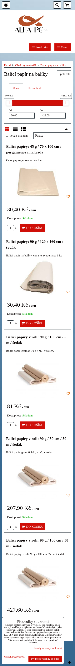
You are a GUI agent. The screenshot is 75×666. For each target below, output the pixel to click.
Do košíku (34, 228)
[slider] (9, 103)
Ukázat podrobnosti (14, 656)
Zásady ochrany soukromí (48, 648)
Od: (11, 110)
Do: (42, 110)
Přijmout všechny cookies (45, 658)
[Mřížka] (7, 130)
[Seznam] (15, 130)
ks (15, 228)
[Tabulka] (23, 130)
